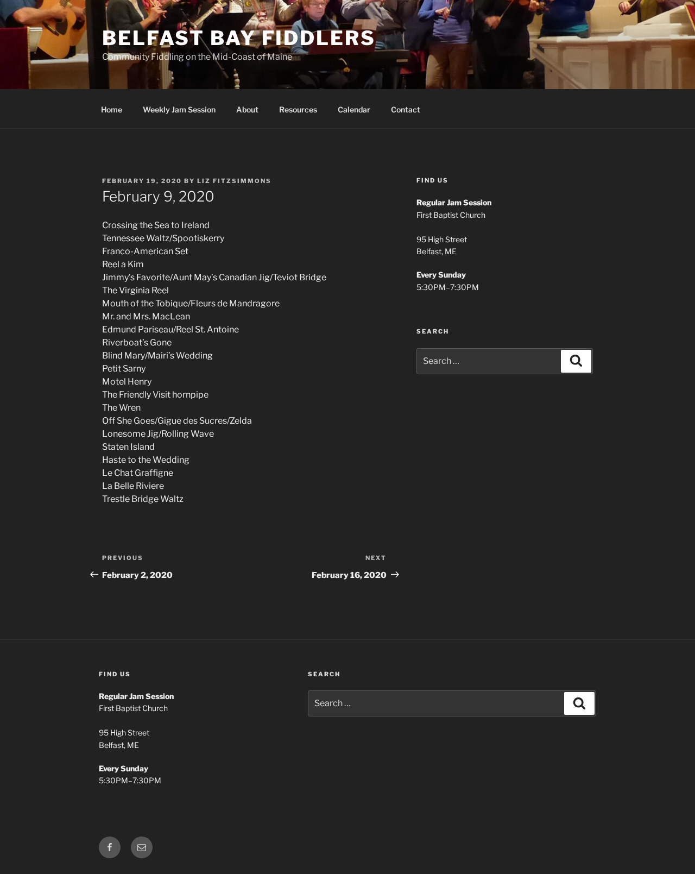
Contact (405, 109)
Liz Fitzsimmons (234, 181)
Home (111, 109)
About (247, 109)
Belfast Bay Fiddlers (239, 38)
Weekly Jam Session (179, 109)
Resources (298, 109)
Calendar (354, 109)
